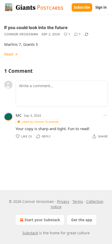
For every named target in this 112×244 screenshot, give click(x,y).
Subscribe (82, 7)
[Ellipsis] (105, 115)
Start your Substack (42, 219)
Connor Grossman (21, 34)
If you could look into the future (36, 27)
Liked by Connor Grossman (40, 122)
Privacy (63, 201)
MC (19, 115)
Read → (11, 54)
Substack (30, 232)
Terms (77, 201)
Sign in (101, 7)
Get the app (81, 219)
